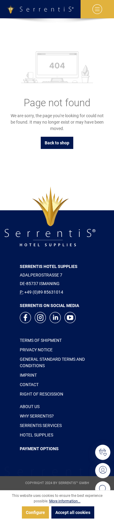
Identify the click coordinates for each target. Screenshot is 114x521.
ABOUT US (30, 406)
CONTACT (29, 384)
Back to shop (57, 142)
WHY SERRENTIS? (37, 416)
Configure (35, 512)
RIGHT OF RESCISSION (41, 394)
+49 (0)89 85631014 (43, 292)
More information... (65, 501)
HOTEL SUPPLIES (36, 434)
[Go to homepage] (40, 9)
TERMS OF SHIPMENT (41, 340)
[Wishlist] (102, 452)
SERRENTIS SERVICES (41, 425)
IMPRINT (28, 375)
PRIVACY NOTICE (36, 349)
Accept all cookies (72, 512)
